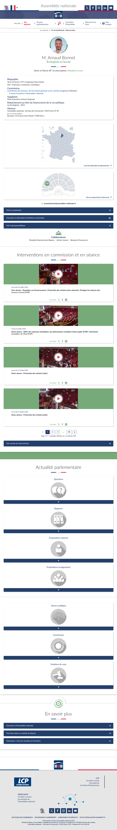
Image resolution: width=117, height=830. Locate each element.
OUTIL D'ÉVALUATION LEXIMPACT (92, 817)
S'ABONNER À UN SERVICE (67, 817)
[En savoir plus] (58, 548)
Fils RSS (78, 822)
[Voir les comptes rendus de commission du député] (58, 646)
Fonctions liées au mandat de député (58, 733)
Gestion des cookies (88, 822)
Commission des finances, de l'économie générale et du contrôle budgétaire (38, 91)
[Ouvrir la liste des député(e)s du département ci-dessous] (58, 145)
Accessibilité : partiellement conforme (46, 822)
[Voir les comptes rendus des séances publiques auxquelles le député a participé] (58, 616)
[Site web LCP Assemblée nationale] (58, 781)
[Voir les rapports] (58, 519)
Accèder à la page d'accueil (58, 14)
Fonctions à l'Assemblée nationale (58, 726)
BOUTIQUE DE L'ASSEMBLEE (22, 817)
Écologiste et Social (58, 62)
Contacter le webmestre (67, 822)
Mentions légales (27, 822)
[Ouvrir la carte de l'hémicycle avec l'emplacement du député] (58, 186)
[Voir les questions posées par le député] (58, 490)
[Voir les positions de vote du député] (58, 675)
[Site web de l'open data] (58, 798)
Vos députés (44, 30)
